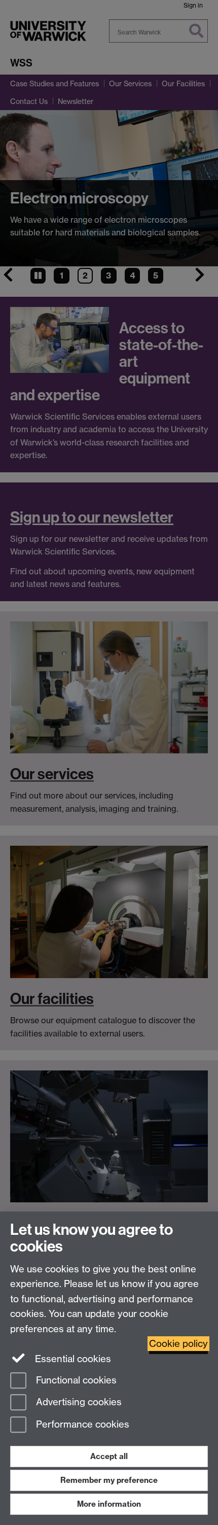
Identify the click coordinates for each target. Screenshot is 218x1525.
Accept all (109, 1456)
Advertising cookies (77, 1402)
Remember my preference (109, 1480)
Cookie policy (178, 1343)
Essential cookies (71, 1359)
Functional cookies (75, 1380)
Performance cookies (81, 1425)
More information (109, 1504)
